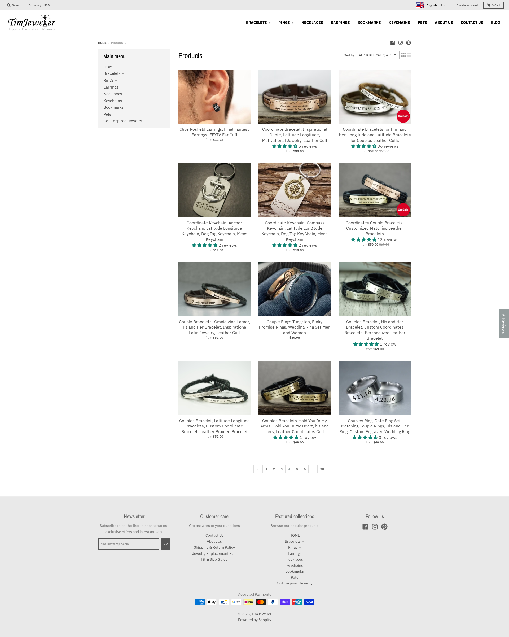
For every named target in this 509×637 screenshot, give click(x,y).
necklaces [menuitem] (312, 22)
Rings (108, 80)
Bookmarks (113, 107)
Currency (35, 5)
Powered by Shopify (254, 619)
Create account (467, 5)
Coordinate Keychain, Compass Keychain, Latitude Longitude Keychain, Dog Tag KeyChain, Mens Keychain (294, 231)
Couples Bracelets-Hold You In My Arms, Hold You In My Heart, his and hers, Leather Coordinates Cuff (294, 426)
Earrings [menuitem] (340, 22)
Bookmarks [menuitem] (369, 22)
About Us (214, 541)
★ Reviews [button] (504, 323)
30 (322, 469)
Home (102, 43)
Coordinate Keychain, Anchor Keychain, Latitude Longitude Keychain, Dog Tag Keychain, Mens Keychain (214, 231)
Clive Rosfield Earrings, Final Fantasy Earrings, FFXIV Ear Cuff (214, 131)
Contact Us (214, 535)
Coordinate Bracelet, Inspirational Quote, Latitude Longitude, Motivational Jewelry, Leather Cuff (294, 134)
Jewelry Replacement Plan (214, 553)
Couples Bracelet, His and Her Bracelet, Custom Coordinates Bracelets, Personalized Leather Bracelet (374, 330)
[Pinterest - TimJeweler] (408, 42)
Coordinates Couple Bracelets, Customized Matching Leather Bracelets (375, 228)
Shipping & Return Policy (214, 547)
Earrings (111, 87)
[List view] (409, 55)
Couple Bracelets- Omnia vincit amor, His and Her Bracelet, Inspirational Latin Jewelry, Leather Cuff (214, 327)
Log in (445, 5)
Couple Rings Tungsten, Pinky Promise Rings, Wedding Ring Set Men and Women (295, 327)
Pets (107, 114)
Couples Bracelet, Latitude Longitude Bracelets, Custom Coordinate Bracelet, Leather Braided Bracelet (214, 426)
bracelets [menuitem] (256, 22)
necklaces (112, 93)
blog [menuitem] (495, 22)
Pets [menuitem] (422, 22)
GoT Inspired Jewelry (122, 120)
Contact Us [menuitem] (472, 22)
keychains (112, 100)
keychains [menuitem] (399, 22)
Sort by (349, 55)
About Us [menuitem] (444, 22)
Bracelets (111, 73)
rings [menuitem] (284, 22)
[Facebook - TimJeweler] (392, 42)
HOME (109, 66)
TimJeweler (261, 614)
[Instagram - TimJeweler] (400, 42)
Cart (496, 5)
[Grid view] (403, 55)
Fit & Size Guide (214, 559)
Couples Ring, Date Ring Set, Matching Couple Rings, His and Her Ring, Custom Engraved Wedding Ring (374, 426)
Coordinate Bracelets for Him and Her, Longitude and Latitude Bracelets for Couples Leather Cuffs (375, 134)
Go (166, 544)
